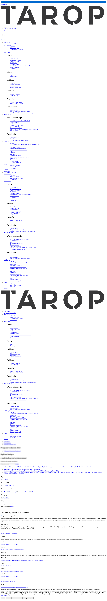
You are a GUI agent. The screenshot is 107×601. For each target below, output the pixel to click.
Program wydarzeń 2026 (10, 43)
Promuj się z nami (14, 64)
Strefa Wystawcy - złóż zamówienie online (20, 65)
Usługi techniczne (14, 67)
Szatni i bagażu (14, 138)
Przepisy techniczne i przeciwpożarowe (20, 111)
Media (5, 164)
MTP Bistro (13, 154)
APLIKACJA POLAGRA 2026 (18, 130)
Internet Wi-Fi (13, 158)
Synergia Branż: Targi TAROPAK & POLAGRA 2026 (24, 129)
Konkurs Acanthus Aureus (16, 103)
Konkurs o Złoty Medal (16, 102)
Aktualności (7, 42)
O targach (12, 46)
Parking (27, 472)
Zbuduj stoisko (13, 63)
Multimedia (83, 466)
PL (4, 30)
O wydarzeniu (7, 45)
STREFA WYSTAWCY (10, 28)
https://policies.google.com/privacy (9, 533)
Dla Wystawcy (7, 52)
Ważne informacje (58, 466)
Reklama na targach (15, 84)
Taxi (11, 160)
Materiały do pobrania (15, 167)
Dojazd (12, 143)
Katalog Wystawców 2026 (16, 125)
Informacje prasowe (15, 165)
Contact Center (13, 83)
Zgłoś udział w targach (15, 60)
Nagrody (35, 466)
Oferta (26, 466)
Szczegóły (10, 516)
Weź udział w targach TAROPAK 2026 (20, 121)
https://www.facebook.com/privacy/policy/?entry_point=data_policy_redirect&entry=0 (22, 560)
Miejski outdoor (14, 86)
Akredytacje (13, 168)
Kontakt (6, 169)
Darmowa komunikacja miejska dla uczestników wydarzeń (24, 144)
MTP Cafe (12, 152)
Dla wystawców (14, 110)
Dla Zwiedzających (8, 114)
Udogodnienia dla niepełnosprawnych (19, 157)
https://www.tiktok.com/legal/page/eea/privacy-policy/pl (14, 587)
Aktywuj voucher (14, 126)
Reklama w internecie (15, 87)
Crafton (12, 506)
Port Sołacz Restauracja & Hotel (18, 148)
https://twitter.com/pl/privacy (8, 581)
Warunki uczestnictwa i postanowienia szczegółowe (23, 113)
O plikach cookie (19, 516)
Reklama (30, 466)
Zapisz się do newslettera (16, 128)
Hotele (11, 75)
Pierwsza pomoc (14, 161)
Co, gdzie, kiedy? (14, 122)
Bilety (11, 123)
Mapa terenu (13, 145)
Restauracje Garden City (16, 147)
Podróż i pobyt (7, 141)
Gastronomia (13, 68)
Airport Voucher (98, 472)
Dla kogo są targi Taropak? (16, 49)
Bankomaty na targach (15, 155)
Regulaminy (41, 466)
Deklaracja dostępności (15, 162)
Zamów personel (14, 76)
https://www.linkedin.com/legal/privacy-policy (12, 549)
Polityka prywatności (6, 595)
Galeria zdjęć (13, 50)
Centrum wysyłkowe (15, 94)
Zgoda (4, 516)
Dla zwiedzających (14, 137)
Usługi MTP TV (14, 95)
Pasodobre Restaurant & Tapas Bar (18, 150)
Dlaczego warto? (14, 58)
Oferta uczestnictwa (15, 61)
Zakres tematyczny (14, 48)
